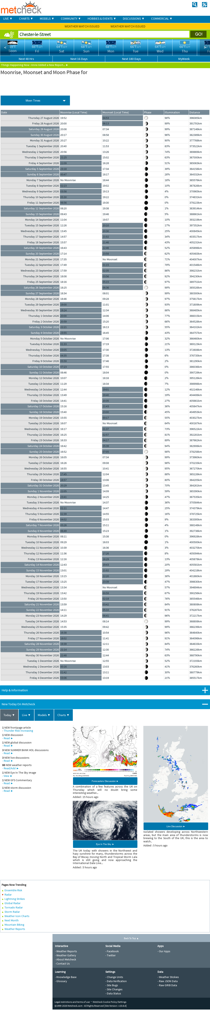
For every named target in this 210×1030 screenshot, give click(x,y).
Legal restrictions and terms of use (72, 1001)
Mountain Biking (14, 924)
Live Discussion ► (176, 826)
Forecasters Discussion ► (105, 781)
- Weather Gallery (65, 955)
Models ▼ (44, 715)
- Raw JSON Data (168, 981)
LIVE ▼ (8, 18)
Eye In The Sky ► (105, 844)
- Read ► (7, 738)
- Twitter (110, 955)
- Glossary (61, 981)
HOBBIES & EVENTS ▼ (102, 18)
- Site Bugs (111, 985)
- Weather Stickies (168, 977)
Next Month (12, 920)
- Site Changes (113, 989)
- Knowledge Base (65, 977)
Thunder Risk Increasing (18, 730)
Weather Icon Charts (17, 916)
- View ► (7, 776)
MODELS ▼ (47, 18)
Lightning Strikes (15, 899)
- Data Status (113, 993)
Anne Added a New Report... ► (49, 65)
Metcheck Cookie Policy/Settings (109, 1001)
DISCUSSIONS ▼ (134, 18)
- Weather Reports (66, 951)
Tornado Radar (14, 907)
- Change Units (114, 977)
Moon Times (33, 100)
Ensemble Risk (13, 890)
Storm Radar (12, 912)
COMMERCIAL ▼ (161, 18)
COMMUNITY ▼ (71, 18)
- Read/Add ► (10, 768)
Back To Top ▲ (131, 938)
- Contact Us (62, 963)
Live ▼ (26, 715)
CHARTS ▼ (26, 18)
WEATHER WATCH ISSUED (82, 26)
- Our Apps (164, 951)
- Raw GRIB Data (167, 985)
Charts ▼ (63, 715)
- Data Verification (116, 981)
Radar (8, 894)
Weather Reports (15, 929)
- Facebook (112, 951)
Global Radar (13, 903)
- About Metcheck (65, 959)
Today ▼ (9, 715)
